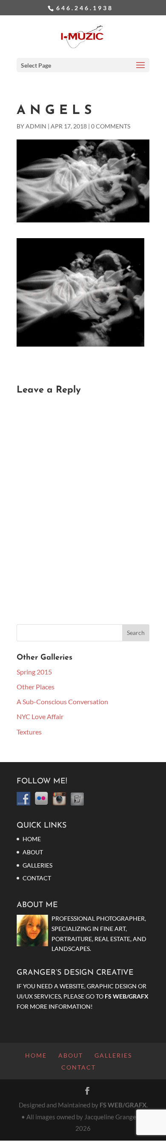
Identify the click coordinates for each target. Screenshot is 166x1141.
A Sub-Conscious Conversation (62, 701)
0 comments (110, 126)
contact (37, 878)
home (32, 838)
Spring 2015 (34, 672)
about (33, 852)
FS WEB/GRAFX (127, 996)
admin (36, 126)
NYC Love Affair (40, 716)
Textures (29, 732)
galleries (37, 865)
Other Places (35, 687)
